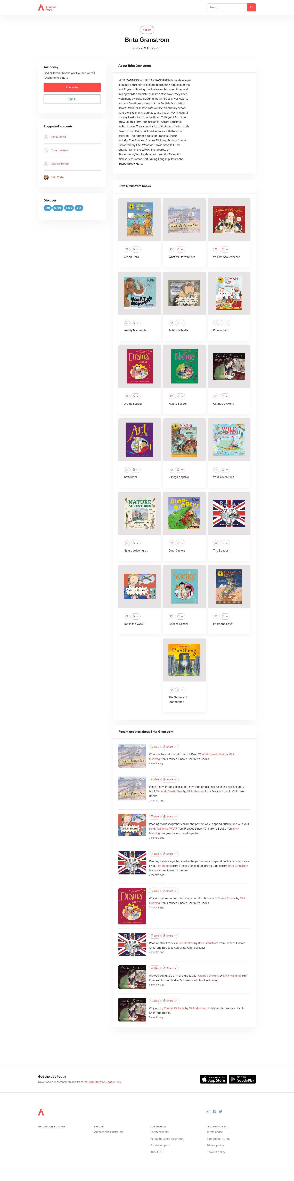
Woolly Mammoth (135, 330)
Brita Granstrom (238, 866)
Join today (72, 87)
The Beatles (220, 550)
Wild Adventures (223, 477)
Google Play (113, 1082)
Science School (178, 624)
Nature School (178, 403)
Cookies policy (216, 1152)
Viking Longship (179, 477)
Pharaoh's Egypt (223, 624)
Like (156, 747)
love (78, 207)
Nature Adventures (136, 550)
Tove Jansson (60, 150)
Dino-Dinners (177, 550)
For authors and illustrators (167, 1139)
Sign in (72, 99)
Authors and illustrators (109, 1132)
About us (156, 1152)
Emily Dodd (58, 137)
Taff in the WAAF (134, 624)
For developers (160, 1145)
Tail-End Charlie (178, 330)
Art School (130, 477)
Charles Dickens (223, 403)
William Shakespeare (226, 257)
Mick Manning (195, 791)
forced (58, 207)
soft (47, 207)
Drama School (133, 403)
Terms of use (215, 1132)
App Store (94, 1082)
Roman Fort (220, 330)
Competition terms (218, 1139)
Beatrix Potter (60, 164)
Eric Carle (57, 177)
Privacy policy (215, 1145)
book (69, 207)
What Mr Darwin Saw (182, 257)
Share (170, 746)
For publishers (159, 1132)
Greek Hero (131, 257)
